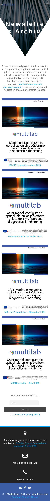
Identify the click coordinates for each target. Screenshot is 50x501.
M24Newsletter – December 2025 (25, 236)
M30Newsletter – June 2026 (25, 383)
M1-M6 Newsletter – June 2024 (25, 165)
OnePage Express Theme (24, 497)
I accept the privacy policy (26, 414)
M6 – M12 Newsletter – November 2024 (25, 312)
